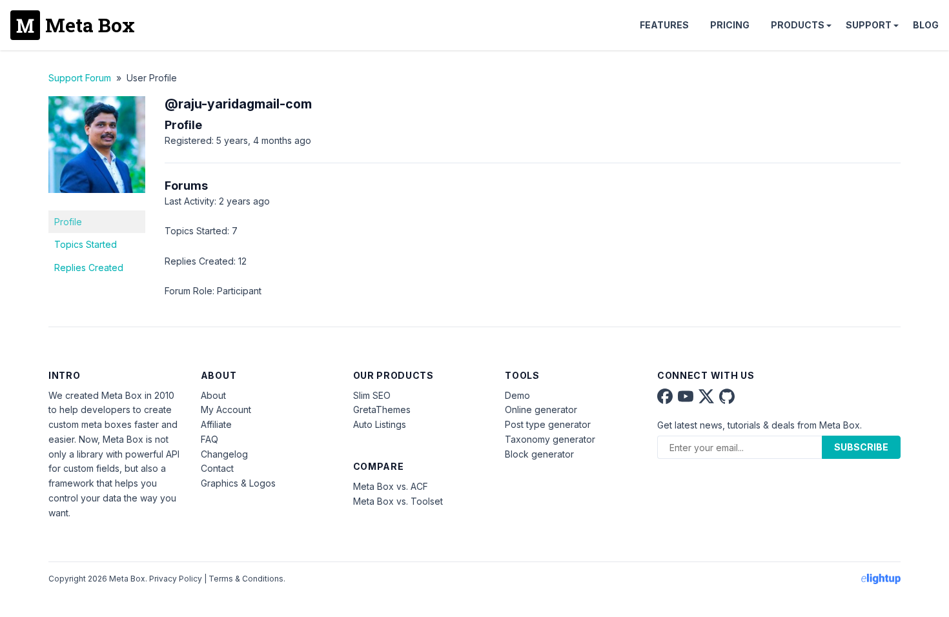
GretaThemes (382, 409)
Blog (926, 24)
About (213, 395)
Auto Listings (379, 424)
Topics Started (85, 244)
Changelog (224, 454)
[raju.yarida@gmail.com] (96, 202)
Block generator (539, 454)
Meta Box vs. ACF (390, 486)
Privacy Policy (175, 578)
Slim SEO (372, 395)
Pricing (730, 24)
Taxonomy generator (550, 439)
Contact (217, 468)
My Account (226, 409)
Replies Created (88, 267)
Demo (517, 395)
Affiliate (216, 424)
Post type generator (548, 424)
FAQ (209, 439)
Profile (68, 221)
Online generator (541, 409)
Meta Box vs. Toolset (398, 501)
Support (869, 24)
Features (664, 24)
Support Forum (79, 77)
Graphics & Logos (238, 483)
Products (797, 24)
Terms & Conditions (246, 578)
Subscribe (861, 446)
